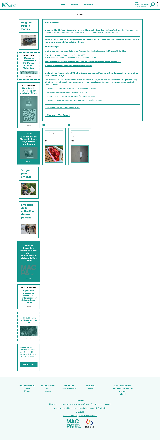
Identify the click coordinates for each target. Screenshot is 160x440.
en (157, 4)
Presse (137, 3)
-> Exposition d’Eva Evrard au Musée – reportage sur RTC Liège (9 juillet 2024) (74, 100)
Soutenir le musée (140, 7)
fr (157, 2)
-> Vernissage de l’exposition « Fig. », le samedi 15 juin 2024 (66, 92)
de (157, 6)
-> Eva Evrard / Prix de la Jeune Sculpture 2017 (62, 108)
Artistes (48, 391)
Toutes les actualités (69, 388)
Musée (90, 388)
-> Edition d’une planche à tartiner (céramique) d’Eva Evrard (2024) (70, 96)
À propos (88, 5)
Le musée (63, 5)
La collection (48, 386)
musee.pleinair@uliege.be (88, 415)
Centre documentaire (142, 5)
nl (157, 5)
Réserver (27, 391)
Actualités (69, 386)
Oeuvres (48, 388)
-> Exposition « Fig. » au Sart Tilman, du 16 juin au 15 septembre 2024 (70, 88)
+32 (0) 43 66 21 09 (70, 415)
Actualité (75, 5)
